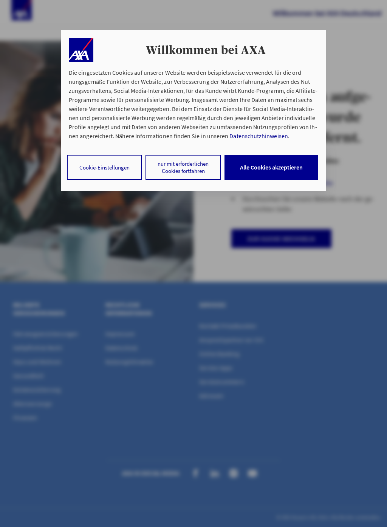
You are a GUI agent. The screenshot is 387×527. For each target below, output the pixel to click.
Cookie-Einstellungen (104, 167)
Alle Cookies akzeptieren (271, 167)
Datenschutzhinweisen (258, 136)
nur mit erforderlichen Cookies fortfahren (183, 167)
